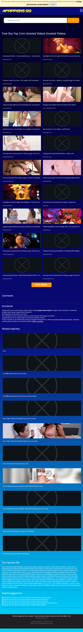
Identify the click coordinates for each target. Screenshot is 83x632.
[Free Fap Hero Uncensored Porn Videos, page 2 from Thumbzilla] (22, 150)
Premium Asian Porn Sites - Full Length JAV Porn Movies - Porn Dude (25, 80)
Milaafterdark (57, 582)
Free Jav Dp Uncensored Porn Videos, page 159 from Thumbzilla (23, 251)
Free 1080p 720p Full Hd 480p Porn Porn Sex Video (19, 419)
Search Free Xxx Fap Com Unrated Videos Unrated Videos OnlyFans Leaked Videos (30, 603)
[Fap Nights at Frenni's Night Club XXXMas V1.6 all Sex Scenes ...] (22, 199)
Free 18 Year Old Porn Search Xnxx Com (15, 464)
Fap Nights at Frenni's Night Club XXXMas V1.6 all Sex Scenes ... (23, 202)
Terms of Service (39, 616)
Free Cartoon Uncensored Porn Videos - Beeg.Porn (59, 202)
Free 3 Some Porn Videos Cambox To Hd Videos (18, 531)
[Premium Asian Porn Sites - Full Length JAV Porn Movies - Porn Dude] (22, 77)
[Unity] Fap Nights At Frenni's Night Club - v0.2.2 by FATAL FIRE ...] (62, 223)
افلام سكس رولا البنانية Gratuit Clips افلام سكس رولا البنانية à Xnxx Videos (40, 571)
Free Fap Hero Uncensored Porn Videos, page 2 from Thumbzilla (23, 153)
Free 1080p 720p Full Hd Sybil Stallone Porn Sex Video (20, 441)
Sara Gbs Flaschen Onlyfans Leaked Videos (31, 576)
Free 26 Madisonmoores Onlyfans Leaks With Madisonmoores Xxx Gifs (25, 509)
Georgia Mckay (47, 578)
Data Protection (51, 616)
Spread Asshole (69, 570)
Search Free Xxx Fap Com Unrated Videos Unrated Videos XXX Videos (26, 599)
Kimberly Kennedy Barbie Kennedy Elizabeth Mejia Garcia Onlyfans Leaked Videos (28, 569)
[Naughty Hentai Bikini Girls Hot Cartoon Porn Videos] (62, 101)
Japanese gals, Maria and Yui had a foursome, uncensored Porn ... (24, 227)
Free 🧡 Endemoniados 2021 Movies (14, 374)
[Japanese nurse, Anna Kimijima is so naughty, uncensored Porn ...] (22, 126)
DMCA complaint (38, 321)
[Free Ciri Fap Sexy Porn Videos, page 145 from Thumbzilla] (22, 174)
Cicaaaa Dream (33, 570)
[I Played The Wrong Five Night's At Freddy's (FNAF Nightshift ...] (62, 248)
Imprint (31, 616)
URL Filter (60, 616)
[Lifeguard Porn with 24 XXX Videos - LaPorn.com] (62, 150)
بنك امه (55, 578)
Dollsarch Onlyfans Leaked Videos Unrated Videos (54, 585)
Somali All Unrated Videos (33, 578)
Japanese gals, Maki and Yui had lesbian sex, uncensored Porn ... (23, 105)
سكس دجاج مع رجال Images (52, 583)
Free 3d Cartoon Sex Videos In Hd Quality (16, 554)
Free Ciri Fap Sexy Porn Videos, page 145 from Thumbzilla (21, 178)
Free (4, 351)
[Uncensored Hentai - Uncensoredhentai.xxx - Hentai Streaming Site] (22, 53)
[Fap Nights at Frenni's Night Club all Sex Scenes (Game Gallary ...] (62, 53)
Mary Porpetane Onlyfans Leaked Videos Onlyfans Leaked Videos (55, 567)
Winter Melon (59, 569)
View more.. (41, 285)
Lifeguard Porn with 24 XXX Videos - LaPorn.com (58, 153)
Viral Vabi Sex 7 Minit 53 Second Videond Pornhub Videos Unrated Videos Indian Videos (39, 582)
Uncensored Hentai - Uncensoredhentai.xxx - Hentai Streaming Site (24, 56)
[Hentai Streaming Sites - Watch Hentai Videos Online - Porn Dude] (22, 272)
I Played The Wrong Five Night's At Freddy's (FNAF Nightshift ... (63, 251)
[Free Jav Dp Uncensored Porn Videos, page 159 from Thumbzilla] (22, 248)
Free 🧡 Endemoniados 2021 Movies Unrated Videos (20, 396)
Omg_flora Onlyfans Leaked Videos (29, 574)
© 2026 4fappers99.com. (20, 616)
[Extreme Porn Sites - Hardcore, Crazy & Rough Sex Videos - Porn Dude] (62, 77)
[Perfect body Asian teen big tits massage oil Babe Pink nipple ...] (62, 174)
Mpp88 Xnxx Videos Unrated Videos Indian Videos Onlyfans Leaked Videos (31, 580)
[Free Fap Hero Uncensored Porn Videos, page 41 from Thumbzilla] (62, 272)
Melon (25, 570)
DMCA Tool (67, 616)
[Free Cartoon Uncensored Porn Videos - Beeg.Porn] (62, 199)
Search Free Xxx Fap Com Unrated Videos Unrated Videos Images (24, 605)
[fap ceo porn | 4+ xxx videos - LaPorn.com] (62, 126)
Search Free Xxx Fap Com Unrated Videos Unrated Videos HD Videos (25, 601)
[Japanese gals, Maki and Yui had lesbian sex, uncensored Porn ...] (22, 101)
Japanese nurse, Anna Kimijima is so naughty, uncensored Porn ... (23, 129)
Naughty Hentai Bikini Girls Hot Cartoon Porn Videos (59, 105)
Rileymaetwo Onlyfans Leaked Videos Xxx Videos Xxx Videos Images (29, 582)
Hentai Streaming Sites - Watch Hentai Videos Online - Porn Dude (23, 275)
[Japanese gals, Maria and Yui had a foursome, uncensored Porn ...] (22, 223)
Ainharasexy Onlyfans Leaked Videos (51, 570)
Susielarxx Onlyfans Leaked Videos (25, 585)
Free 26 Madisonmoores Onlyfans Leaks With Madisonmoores (23, 486)
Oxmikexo (65, 583)
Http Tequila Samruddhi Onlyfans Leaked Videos (17, 567)
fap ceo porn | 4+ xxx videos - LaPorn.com (56, 129)
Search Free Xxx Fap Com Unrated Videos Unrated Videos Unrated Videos (27, 597)
